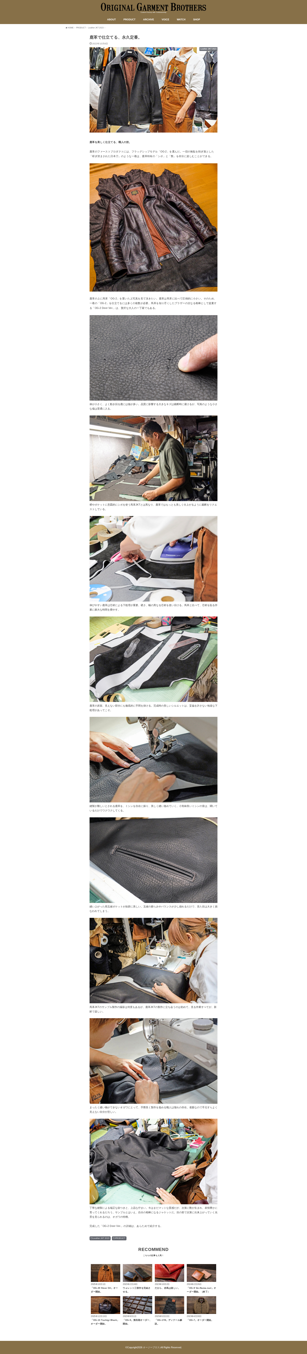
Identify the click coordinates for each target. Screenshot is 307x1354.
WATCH (181, 19)
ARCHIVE (148, 19)
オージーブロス (151, 1347)
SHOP (196, 19)
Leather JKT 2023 (101, 1238)
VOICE (165, 19)
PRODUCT (129, 19)
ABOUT (111, 19)
